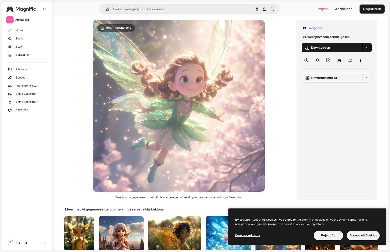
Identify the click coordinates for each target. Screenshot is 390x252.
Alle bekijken (154, 209)
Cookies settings (247, 235)
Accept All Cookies (363, 235)
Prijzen (323, 9)
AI (157, 197)
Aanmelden (343, 9)
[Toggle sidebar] (44, 9)
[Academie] (18, 243)
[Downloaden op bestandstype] (367, 47)
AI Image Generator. (229, 197)
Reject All (328, 235)
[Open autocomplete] (105, 9)
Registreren (372, 9)
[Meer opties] (360, 60)
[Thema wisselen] (26, 243)
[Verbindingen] (10, 243)
